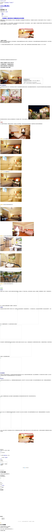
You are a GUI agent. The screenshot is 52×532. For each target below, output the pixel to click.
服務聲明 (33, 521)
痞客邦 (4, 455)
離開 (4, 530)
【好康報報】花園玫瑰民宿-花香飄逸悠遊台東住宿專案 (13, 18)
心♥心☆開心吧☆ (5, 6)
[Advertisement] (6, 51)
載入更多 (2, 460)
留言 (6, 455)
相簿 (2, 13)
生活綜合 (6, 11)
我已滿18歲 (2, 530)
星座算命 (6, 457)
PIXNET (20, 521)
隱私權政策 (30, 521)
